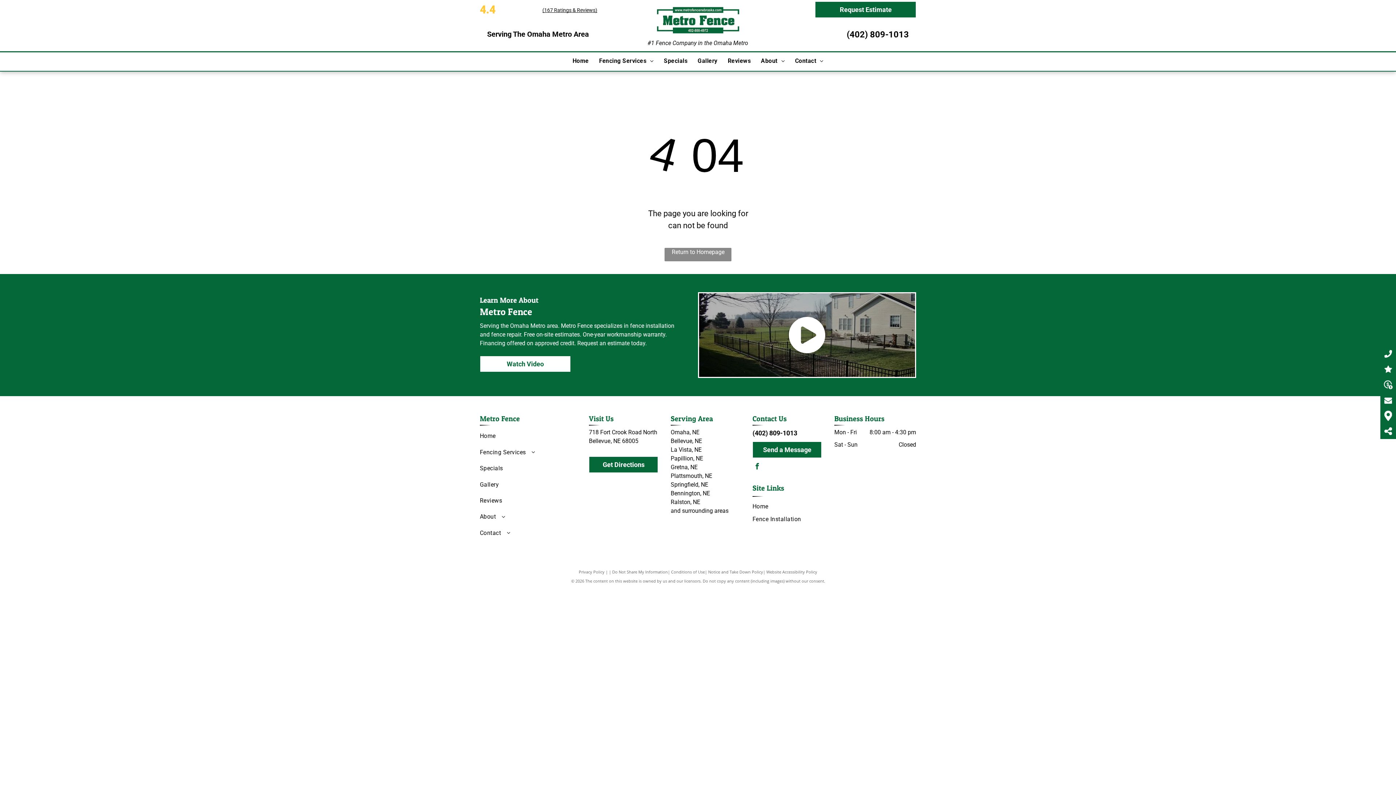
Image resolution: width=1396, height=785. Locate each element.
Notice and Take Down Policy (735, 572)
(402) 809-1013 (878, 34)
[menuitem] (580, 61)
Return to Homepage (698, 252)
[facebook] (757, 467)
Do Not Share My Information (640, 572)
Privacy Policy (592, 572)
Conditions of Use (688, 572)
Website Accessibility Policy (791, 572)
